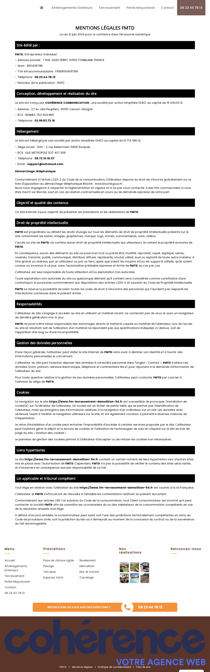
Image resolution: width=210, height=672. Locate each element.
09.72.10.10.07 (45, 158)
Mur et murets (89, 572)
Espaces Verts (53, 577)
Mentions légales (82, 667)
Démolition (87, 566)
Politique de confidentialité (114, 667)
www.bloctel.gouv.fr (108, 184)
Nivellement (87, 560)
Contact (10, 587)
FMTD (63, 667)
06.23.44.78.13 (45, 77)
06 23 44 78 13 (15, 593)
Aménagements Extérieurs (16, 568)
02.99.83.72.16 (45, 120)
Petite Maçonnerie (17, 582)
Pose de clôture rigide (58, 560)
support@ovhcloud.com (45, 164)
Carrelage (86, 577)
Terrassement (14, 576)
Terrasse (49, 572)
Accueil (10, 560)
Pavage (48, 566)
